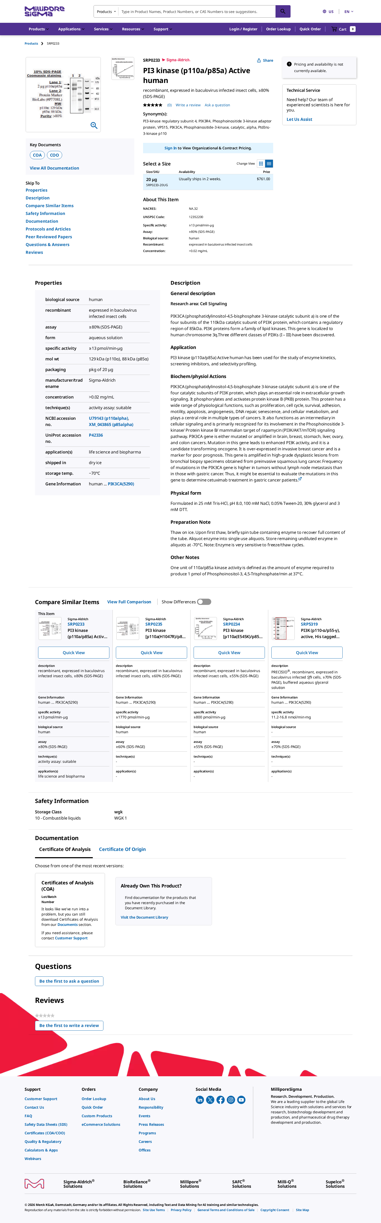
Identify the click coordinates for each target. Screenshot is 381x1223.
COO (54, 155)
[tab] (36, 43)
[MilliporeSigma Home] (45, 11)
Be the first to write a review (71, 1027)
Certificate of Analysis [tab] (65, 849)
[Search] (283, 11)
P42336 (96, 435)
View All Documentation (54, 168)
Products (31, 43)
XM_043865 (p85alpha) (111, 424)
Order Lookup (278, 28)
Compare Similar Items (50, 205)
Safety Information (45, 213)
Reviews (34, 252)
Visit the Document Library (144, 917)
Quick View (73, 652)
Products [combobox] (104, 11)
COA (37, 155)
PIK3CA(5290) (121, 484)
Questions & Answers (47, 244)
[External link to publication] (300, 479)
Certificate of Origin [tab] (122, 849)
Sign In (171, 147)
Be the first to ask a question (69, 981)
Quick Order (310, 28)
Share (268, 60)
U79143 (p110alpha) (108, 418)
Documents (68, 924)
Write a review (188, 104)
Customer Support (71, 937)
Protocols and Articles (48, 229)
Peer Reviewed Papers (49, 237)
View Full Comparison (129, 601)
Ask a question (217, 104)
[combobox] (192, 11)
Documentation (42, 221)
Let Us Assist (299, 119)
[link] (50, 1098)
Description (38, 198)
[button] (243, 29)
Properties (36, 190)
